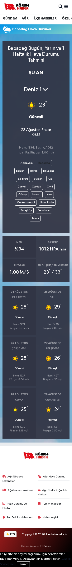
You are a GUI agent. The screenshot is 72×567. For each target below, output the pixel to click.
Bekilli (33, 170)
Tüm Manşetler (51, 503)
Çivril (50, 186)
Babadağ (44, 163)
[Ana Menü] (66, 6)
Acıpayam (27, 163)
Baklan (20, 170)
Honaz (36, 194)
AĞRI (25, 18)
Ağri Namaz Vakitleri (20, 490)
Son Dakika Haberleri (19, 517)
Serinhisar (44, 210)
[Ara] (61, 6)
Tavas (35, 218)
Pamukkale (47, 202)
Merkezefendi (26, 202)
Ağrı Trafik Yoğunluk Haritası (52, 492)
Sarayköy (26, 210)
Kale (49, 194)
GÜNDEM (10, 18)
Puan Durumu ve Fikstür (14, 505)
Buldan (38, 178)
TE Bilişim (45, 546)
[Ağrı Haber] (16, 7)
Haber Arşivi (50, 517)
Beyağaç (48, 170)
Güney (22, 194)
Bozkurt (23, 178)
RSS (12, 534)
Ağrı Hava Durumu (54, 476)
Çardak (36, 186)
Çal (50, 178)
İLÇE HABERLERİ (45, 18)
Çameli (22, 186)
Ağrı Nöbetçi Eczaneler (12, 478)
